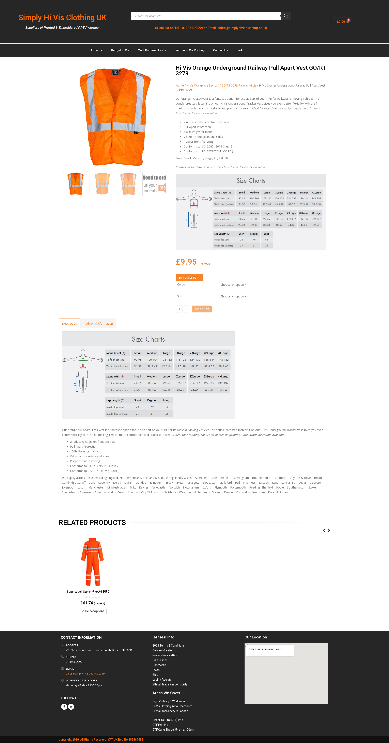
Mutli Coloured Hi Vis (152, 50)
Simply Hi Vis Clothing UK (62, 17)
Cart (239, 50)
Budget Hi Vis (120, 50)
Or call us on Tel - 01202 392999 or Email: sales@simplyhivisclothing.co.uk (211, 28)
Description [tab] (69, 323)
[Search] (286, 16)
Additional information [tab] (98, 323)
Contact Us (220, 50)
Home (94, 50)
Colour (181, 284)
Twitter (71, 707)
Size (180, 296)
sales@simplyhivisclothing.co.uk (85, 673)
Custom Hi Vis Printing (189, 50)
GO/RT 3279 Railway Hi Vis (238, 85)
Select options (94, 611)
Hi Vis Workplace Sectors (202, 85)
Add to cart (201, 309)
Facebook (64, 707)
